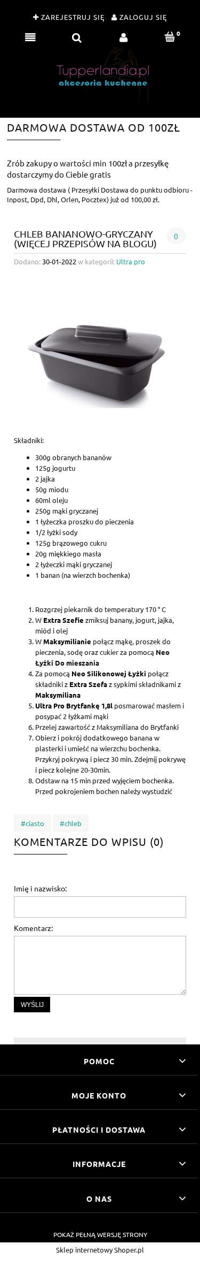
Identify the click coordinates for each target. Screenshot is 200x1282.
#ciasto (32, 823)
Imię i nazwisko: (40, 888)
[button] (30, 37)
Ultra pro (130, 261)
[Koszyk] (170, 37)
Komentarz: (33, 928)
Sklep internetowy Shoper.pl (100, 1249)
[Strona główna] (100, 75)
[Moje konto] (123, 37)
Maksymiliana (58, 694)
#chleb (71, 823)
